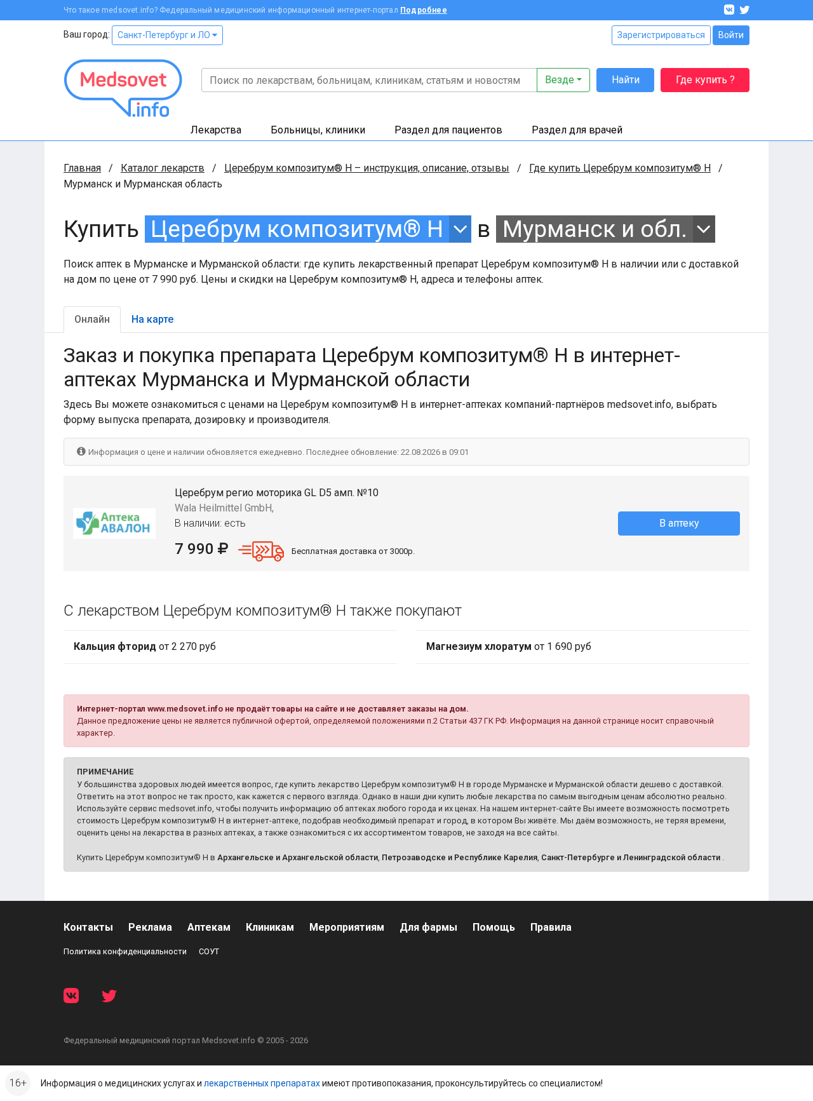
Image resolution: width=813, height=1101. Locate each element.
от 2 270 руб (145, 646)
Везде (559, 80)
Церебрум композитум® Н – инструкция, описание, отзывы (366, 168)
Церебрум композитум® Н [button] (297, 229)
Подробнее (423, 10)
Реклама (150, 927)
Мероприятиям (346, 927)
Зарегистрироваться (661, 35)
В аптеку (679, 523)
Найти (626, 80)
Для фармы (428, 927)
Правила (551, 927)
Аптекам (209, 927)
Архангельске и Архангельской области (297, 857)
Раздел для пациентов (448, 130)
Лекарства (216, 130)
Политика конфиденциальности (125, 951)
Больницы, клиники (318, 130)
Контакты (88, 927)
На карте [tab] (152, 319)
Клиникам (270, 927)
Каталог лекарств (163, 168)
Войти (731, 35)
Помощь (494, 927)
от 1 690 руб (508, 646)
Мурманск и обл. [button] (594, 229)
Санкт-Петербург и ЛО (165, 35)
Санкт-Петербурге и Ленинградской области (630, 857)
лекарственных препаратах (262, 1083)
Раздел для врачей (577, 130)
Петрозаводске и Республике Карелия (459, 857)
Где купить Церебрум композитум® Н (620, 168)
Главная (82, 168)
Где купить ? (705, 80)
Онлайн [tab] (92, 319)
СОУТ (209, 951)
